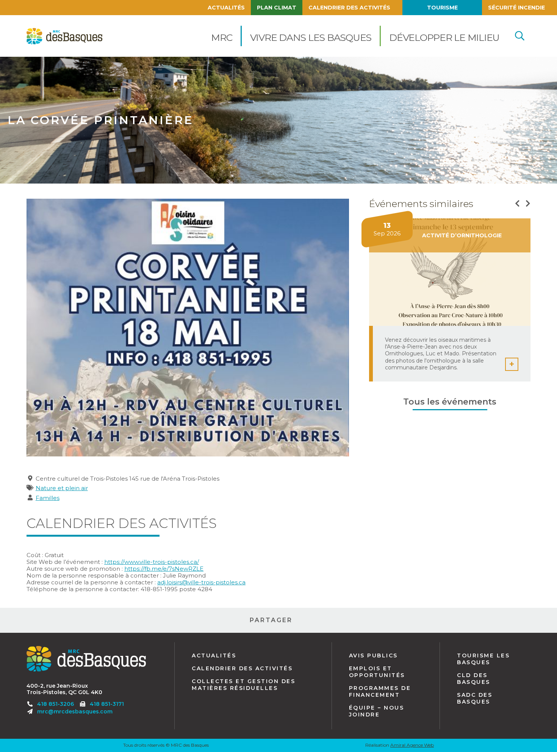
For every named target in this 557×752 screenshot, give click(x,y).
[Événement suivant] (528, 203)
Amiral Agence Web (412, 745)
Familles (47, 497)
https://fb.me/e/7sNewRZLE (163, 568)
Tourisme (442, 7)
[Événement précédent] (517, 203)
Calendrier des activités (349, 7)
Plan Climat (276, 7)
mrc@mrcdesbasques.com (75, 711)
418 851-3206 (55, 704)
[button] (221, 36)
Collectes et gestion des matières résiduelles (243, 684)
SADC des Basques (474, 698)
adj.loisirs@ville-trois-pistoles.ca (201, 582)
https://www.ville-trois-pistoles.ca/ (151, 561)
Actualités (226, 7)
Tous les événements (449, 402)
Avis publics (373, 655)
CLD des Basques (473, 678)
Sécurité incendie (516, 7)
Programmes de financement (380, 691)
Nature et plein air (62, 488)
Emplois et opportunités (377, 672)
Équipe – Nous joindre (376, 711)
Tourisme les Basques (483, 659)
